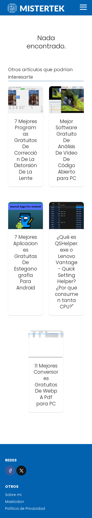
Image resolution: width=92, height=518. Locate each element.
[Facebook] (10, 471)
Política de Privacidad (25, 508)
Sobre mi (13, 494)
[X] (21, 471)
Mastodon (14, 501)
